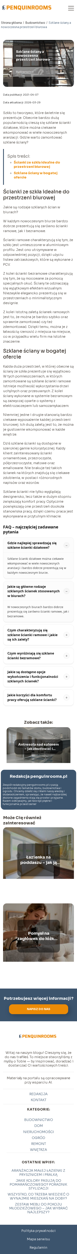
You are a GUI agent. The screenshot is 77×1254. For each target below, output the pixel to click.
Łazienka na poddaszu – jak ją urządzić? (38, 860)
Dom (38, 1126)
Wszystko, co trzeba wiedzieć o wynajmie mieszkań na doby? (38, 1196)
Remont (38, 1144)
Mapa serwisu (38, 1239)
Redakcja (38, 1094)
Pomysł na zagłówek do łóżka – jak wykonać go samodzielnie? (38, 936)
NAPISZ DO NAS (38, 1009)
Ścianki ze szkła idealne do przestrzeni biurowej (37, 164)
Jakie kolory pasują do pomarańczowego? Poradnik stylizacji (38, 1184)
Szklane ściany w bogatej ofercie (35, 175)
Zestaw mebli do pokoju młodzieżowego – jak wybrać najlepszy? (38, 1208)
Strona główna (11, 23)
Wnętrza (38, 1150)
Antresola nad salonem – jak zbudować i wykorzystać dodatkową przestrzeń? (38, 747)
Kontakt (38, 1100)
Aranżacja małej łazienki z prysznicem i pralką (38, 1172)
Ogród (38, 1138)
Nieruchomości (38, 1132)
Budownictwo (35, 23)
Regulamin (38, 1247)
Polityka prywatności (38, 1231)
